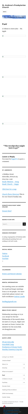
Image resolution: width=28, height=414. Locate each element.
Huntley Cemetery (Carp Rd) (12, 349)
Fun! (3, 375)
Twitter (4, 253)
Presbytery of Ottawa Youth (12, 347)
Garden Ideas (6, 397)
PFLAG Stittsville (8, 342)
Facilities (4, 382)
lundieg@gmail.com (9, 301)
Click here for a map (9, 189)
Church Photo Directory (10, 194)
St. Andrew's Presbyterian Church (10, 401)
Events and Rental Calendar (12, 274)
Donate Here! (7, 211)
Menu (4, 11)
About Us (5, 364)
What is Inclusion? (7, 371)
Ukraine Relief (6, 360)
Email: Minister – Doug (10, 182)
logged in (14, 159)
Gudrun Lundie (19, 296)
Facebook (5, 256)
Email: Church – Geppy (10, 184)
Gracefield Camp (8, 344)
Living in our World (7, 357)
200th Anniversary (7, 393)
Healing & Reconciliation (9, 390)
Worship (4, 368)
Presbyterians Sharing (11, 413)
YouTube (5, 258)
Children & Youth (7, 379)
